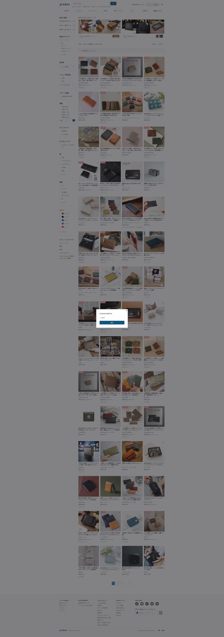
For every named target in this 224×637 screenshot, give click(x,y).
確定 (112, 323)
